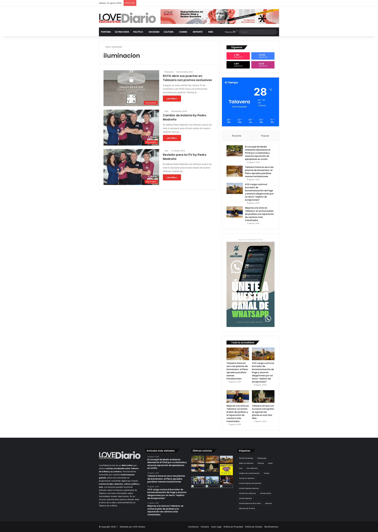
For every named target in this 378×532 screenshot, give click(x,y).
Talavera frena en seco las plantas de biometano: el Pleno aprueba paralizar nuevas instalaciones (259, 172)
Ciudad (183, 32)
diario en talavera (246, 463)
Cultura (168, 32)
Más (210, 32)
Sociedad (154, 32)
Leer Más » (172, 98)
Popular (265, 135)
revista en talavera (246, 478)
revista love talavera (247, 493)
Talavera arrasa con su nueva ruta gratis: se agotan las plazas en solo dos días (263, 412)
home (270, 463)
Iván (166, 111)
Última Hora (122, 32)
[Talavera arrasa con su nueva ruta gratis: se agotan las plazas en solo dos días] (263, 396)
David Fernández (246, 458)
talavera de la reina (247, 508)
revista (266, 473)
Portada (106, 32)
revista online (265, 493)
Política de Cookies (253, 527)
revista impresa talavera (249, 488)
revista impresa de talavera (250, 483)
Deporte (198, 32)
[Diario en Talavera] (127, 18)
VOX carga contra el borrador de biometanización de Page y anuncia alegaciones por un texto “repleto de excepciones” (259, 192)
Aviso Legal (216, 527)
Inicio (107, 47)
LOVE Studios (139, 527)
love (241, 468)
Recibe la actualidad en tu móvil (250, 240)
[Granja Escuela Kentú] (226, 469)
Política (138, 32)
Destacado (261, 458)
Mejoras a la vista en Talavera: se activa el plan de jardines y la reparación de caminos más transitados (259, 214)
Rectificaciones (271, 527)
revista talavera (245, 498)
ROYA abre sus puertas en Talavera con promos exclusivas (187, 78)
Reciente (236, 135)
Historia (261, 463)
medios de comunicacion (249, 473)
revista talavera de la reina (250, 503)
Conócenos (193, 527)
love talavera (252, 468)
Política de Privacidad (233, 527)
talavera (268, 503)
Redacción (169, 72)
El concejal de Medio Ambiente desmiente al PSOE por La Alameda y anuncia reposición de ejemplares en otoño (257, 153)
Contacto (205, 527)
